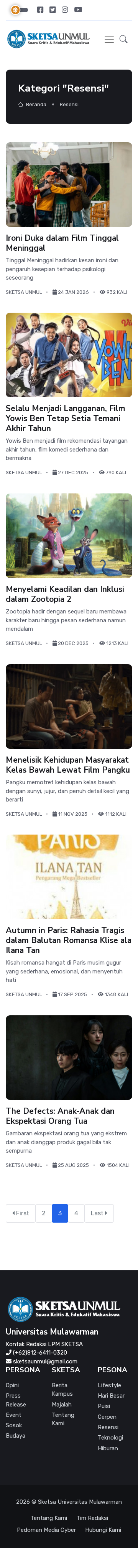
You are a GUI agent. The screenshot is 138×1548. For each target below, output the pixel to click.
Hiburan (108, 1448)
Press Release (16, 1400)
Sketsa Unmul (24, 292)
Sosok (14, 1425)
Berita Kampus (62, 1390)
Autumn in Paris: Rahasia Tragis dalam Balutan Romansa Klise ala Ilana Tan (68, 940)
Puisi (104, 1406)
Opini (12, 1385)
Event (13, 1414)
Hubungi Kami (103, 1529)
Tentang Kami (63, 1419)
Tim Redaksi (92, 1518)
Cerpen (107, 1416)
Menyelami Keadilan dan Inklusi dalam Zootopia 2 (65, 594)
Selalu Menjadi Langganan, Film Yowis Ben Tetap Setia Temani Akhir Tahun (65, 418)
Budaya (15, 1435)
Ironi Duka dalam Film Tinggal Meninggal (62, 243)
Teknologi (110, 1437)
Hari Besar (111, 1395)
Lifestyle (109, 1385)
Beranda (35, 104)
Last (98, 1213)
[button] (123, 39)
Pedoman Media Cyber (46, 1529)
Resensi (108, 1427)
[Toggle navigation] (109, 39)
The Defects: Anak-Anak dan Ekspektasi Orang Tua (60, 1115)
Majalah (62, 1404)
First (22, 1213)
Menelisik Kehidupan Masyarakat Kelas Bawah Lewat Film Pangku (68, 764)
